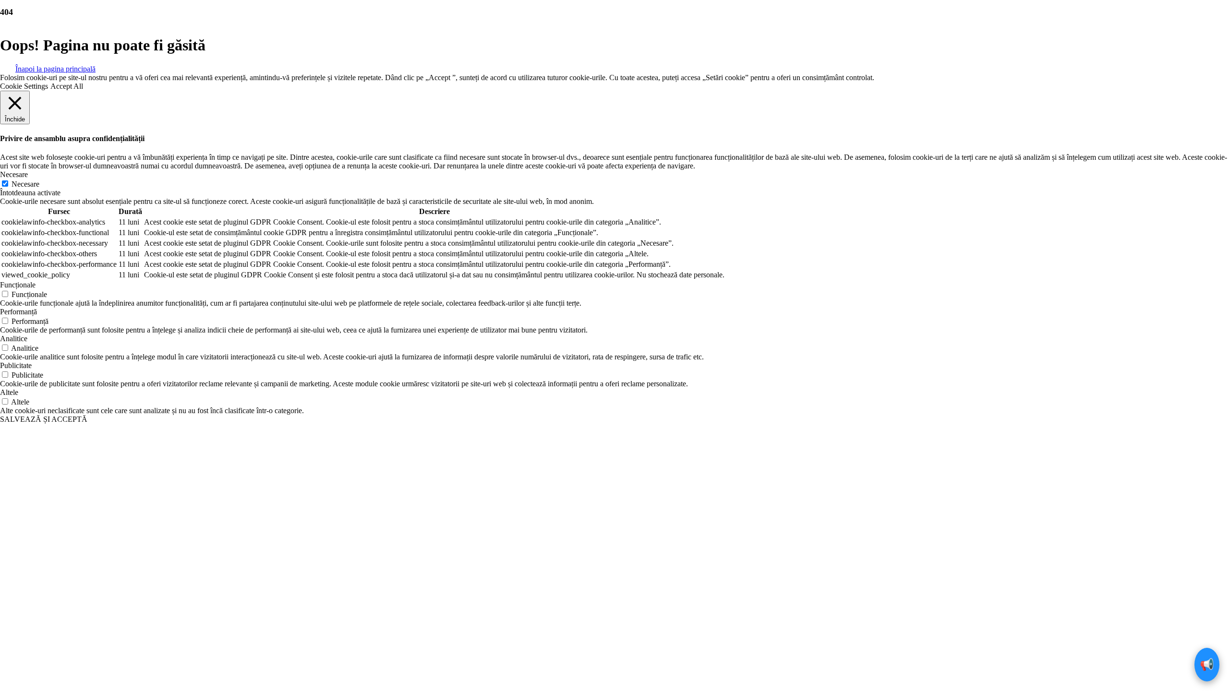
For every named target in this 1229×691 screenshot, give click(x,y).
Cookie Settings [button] (24, 86)
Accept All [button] (66, 86)
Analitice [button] (13, 338)
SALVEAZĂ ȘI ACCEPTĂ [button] (43, 419)
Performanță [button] (18, 312)
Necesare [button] (14, 174)
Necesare (25, 184)
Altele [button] (9, 392)
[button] (55, 68)
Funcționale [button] (18, 285)
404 (6, 12)
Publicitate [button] (16, 365)
